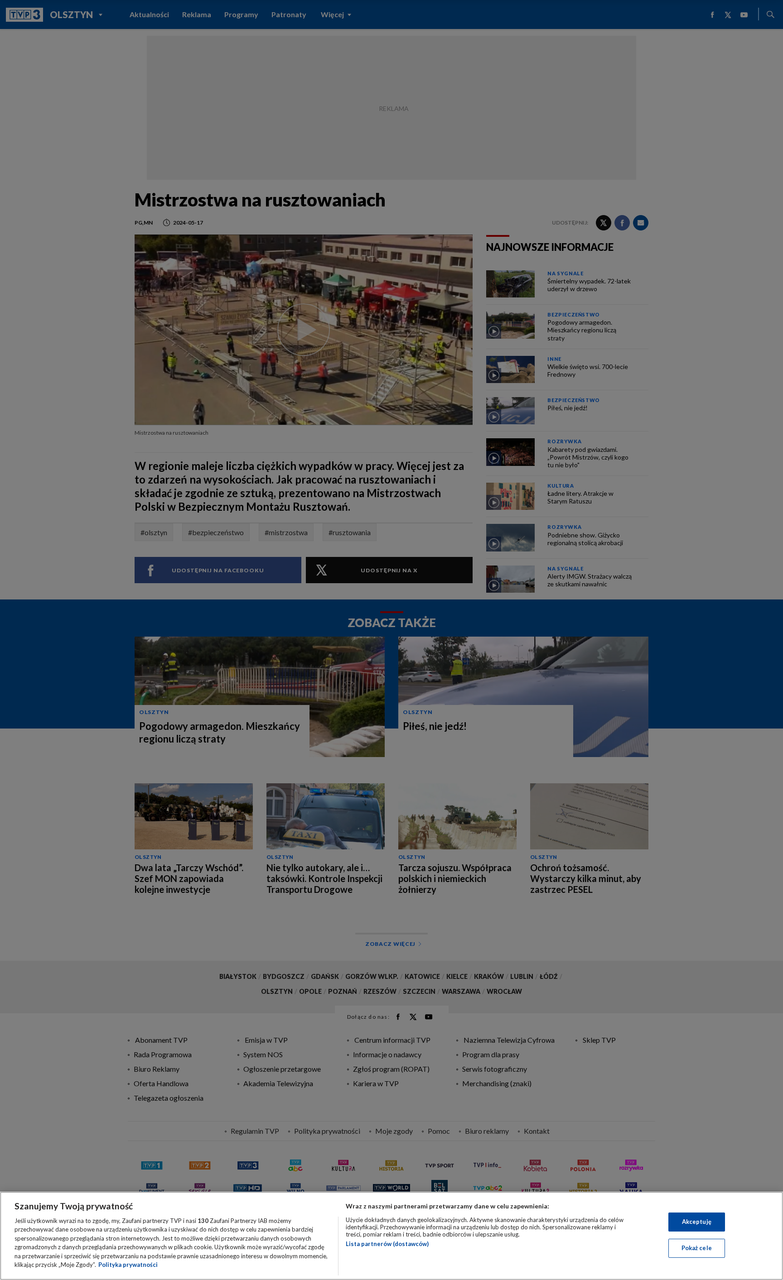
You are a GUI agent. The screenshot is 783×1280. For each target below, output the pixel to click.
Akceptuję (696, 1221)
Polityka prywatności (128, 1264)
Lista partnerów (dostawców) (387, 1243)
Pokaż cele (697, 1247)
